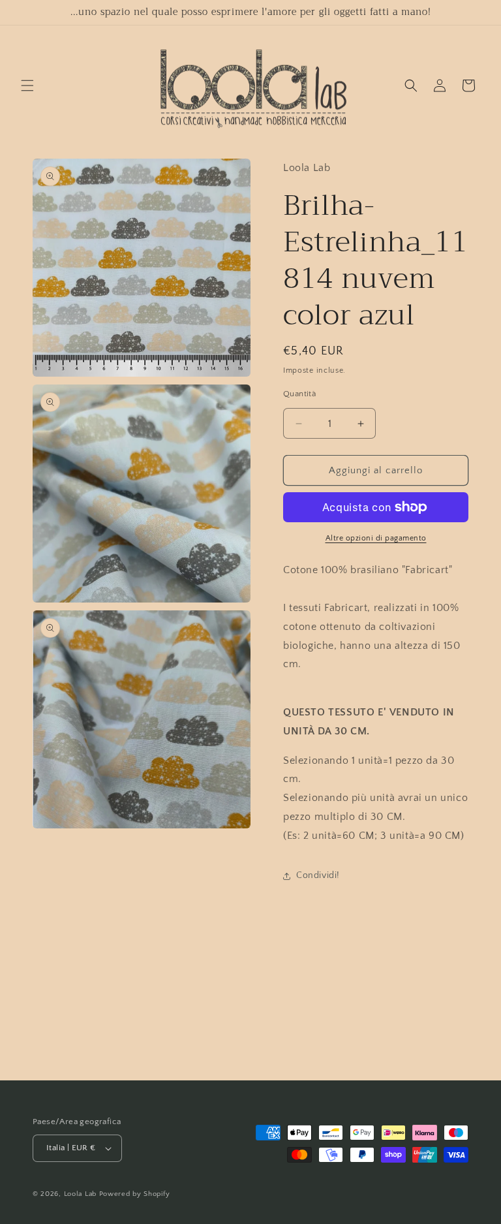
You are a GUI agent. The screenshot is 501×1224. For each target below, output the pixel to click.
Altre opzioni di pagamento (376, 538)
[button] (27, 85)
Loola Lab (80, 1194)
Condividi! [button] (318, 875)
